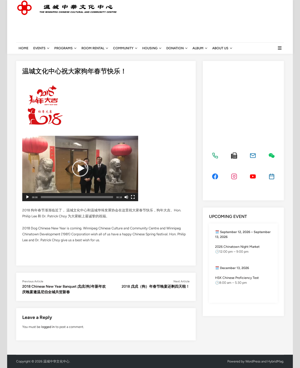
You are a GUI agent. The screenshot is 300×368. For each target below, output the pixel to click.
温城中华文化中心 (56, 361)
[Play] (28, 197)
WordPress (252, 361)
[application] (80, 168)
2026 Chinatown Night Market (237, 247)
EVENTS (39, 48)
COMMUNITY (123, 48)
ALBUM (197, 48)
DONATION (175, 48)
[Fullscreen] (133, 197)
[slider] (77, 197)
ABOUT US (220, 48)
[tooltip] (215, 156)
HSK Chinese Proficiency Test (237, 278)
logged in (48, 327)
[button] (80, 168)
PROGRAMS (63, 48)
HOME (23, 48)
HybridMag (275, 361)
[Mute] (126, 197)
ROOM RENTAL (92, 48)
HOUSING (150, 48)
